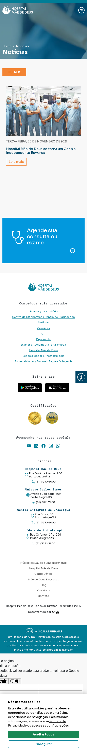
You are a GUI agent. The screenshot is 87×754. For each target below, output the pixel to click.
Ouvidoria (43, 590)
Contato (43, 596)
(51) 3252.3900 (45, 543)
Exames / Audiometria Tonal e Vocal (43, 344)
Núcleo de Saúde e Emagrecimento (43, 563)
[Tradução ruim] (14, 681)
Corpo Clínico (43, 574)
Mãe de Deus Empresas (43, 579)
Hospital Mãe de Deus (43, 350)
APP (43, 333)
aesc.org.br (65, 649)
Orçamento (43, 339)
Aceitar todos (43, 734)
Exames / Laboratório (44, 311)
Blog (43, 585)
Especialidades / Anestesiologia (43, 356)
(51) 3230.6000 (46, 481)
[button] (81, 377)
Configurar (43, 744)
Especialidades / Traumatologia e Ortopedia (43, 361)
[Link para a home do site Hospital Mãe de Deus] (43, 287)
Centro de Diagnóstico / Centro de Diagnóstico (43, 317)
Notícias (43, 322)
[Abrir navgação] (81, 10)
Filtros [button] (14, 72)
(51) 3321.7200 (45, 502)
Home (6, 46)
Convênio (43, 328)
